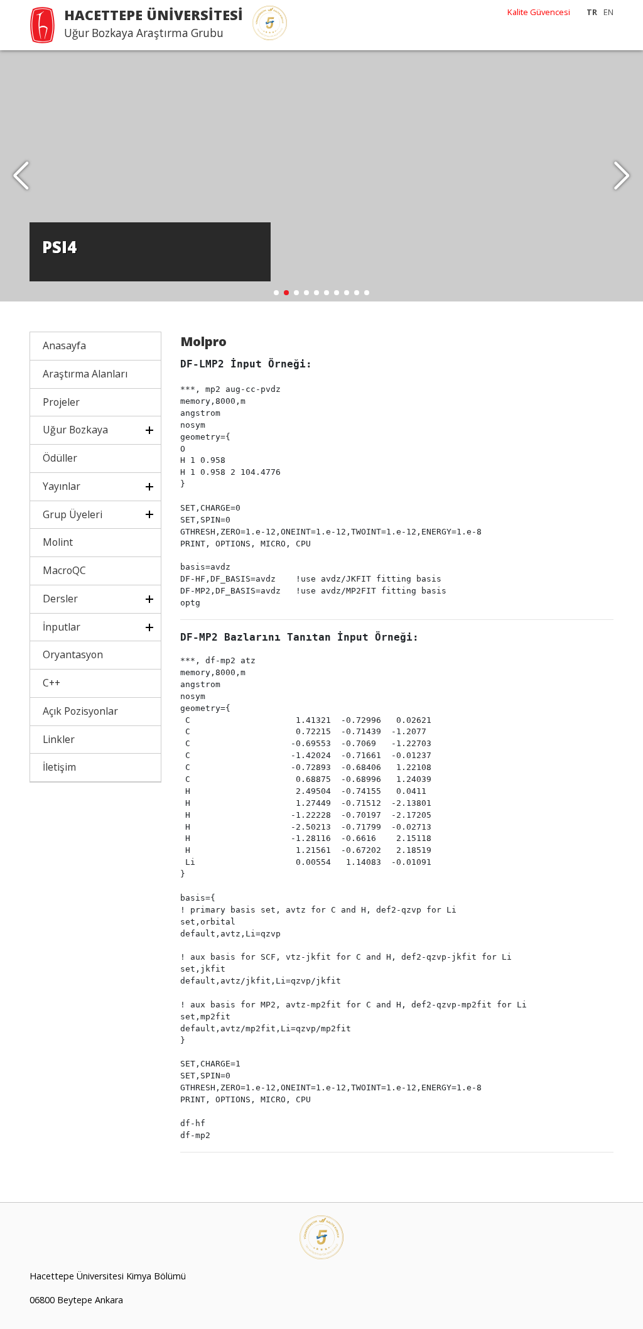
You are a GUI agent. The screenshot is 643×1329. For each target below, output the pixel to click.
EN (608, 12)
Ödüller (60, 458)
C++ (51, 683)
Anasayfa (64, 345)
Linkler (59, 739)
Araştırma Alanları (85, 374)
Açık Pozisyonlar (80, 711)
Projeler (61, 402)
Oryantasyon (73, 654)
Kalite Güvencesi (538, 12)
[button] (621, 176)
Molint (58, 542)
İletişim (59, 767)
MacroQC (64, 570)
